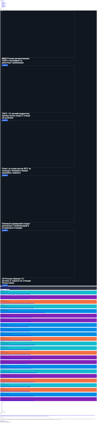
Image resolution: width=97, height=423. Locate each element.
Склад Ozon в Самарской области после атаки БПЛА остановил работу (15, 330)
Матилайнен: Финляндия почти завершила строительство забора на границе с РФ (17, 381)
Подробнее (5, 65)
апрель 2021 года (82, 415)
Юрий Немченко (51, 415)
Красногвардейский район (64, 415)
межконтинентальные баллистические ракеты (13, 415)
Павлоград (55, 415)
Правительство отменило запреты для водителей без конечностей (14, 363)
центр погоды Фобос (71, 415)
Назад (2, 402)
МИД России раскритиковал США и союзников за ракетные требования (9, 286)
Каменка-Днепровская (77, 415)
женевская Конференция (3, 415)
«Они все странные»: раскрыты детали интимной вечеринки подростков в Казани (17, 344)
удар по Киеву (35, 415)
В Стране (2, 324)
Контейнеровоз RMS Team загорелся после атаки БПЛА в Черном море (15, 391)
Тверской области (26, 415)
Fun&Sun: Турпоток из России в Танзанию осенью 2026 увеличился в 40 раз (16, 340)
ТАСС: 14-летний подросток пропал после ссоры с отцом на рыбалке (9, 287)
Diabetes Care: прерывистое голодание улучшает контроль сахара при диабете (16, 377)
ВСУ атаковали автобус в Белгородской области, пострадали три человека (15, 321)
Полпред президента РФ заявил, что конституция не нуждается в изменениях (16, 368)
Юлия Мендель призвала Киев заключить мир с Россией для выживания (15, 386)
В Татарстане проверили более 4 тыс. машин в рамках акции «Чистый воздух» (16, 335)
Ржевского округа (21, 415)
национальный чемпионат (89, 415)
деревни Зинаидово (31, 415)
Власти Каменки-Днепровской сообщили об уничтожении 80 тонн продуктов (16, 317)
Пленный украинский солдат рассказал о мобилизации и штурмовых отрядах (10, 288)
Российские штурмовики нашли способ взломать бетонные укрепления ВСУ (16, 358)
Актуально (2, 301)
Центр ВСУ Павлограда (46, 415)
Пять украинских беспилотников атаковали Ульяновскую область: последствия (16, 307)
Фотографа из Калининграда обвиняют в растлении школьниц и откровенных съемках (18, 372)
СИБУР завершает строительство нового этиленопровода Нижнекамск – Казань (16, 400)
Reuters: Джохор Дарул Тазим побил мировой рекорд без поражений (14, 326)
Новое (2, 292)
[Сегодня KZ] (2, 0)
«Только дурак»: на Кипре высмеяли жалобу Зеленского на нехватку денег (15, 349)
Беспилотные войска (40, 415)
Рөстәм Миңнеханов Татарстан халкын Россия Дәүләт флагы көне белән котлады (17, 303)
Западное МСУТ (59, 415)
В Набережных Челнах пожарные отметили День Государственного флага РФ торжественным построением (22, 312)
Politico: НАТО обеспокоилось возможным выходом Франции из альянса (15, 354)
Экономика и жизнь (3, 329)
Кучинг (85, 415)
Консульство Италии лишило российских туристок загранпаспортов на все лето (16, 395)
